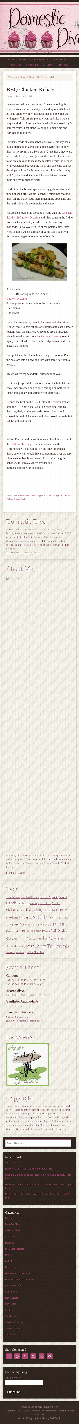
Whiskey (21, 952)
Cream (23, 910)
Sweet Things (35, 946)
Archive (48, 65)
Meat (56, 924)
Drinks (8, 1255)
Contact (63, 65)
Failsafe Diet (42, 59)
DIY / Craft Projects (14, 1249)
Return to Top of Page (31, 1406)
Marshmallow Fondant (40, 924)
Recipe (24, 499)
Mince (64, 924)
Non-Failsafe (11, 1298)
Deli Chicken (59, 910)
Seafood (11, 946)
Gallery (16, 65)
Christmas (12, 910)
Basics (8, 1218)
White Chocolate (35, 952)
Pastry (39, 931)
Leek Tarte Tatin (13, 1162)
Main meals (31, 495)
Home (11, 59)
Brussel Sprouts (56, 495)
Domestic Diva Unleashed (39, 27)
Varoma (10, 952)
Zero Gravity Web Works (49, 1418)
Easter (9, 918)
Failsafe (21, 495)
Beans (23, 898)
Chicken (67, 495)
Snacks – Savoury (14, 1322)
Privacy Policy (51, 1406)
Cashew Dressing (16, 298)
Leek (23, 924)
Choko (56, 903)
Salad (60, 939)
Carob (11, 903)
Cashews (23, 903)
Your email (13, 1377)
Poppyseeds (21, 939)
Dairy (30, 910)
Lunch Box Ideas (13, 1285)
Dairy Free (43, 909)
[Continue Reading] (16, 873)
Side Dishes (11, 1316)
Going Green (11, 1267)
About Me (24, 59)
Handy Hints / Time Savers (18, 1273)
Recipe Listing (62, 59)
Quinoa (39, 939)
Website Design (25, 1418)
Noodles (9, 931)
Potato (17, 499)
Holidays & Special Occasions (20, 1279)
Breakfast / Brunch (14, 1224)
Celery (34, 903)
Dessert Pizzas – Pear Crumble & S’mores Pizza (29, 1168)
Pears (46, 930)
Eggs (28, 917)
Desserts (9, 1243)
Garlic (53, 917)
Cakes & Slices (12, 1230)
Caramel (63, 897)
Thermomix (32, 65)
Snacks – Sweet (13, 1328)
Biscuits (35, 897)
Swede (20, 947)
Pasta (32, 931)
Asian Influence (13, 898)
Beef (28, 897)
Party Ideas (21, 931)
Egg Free (18, 917)
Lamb (16, 924)
